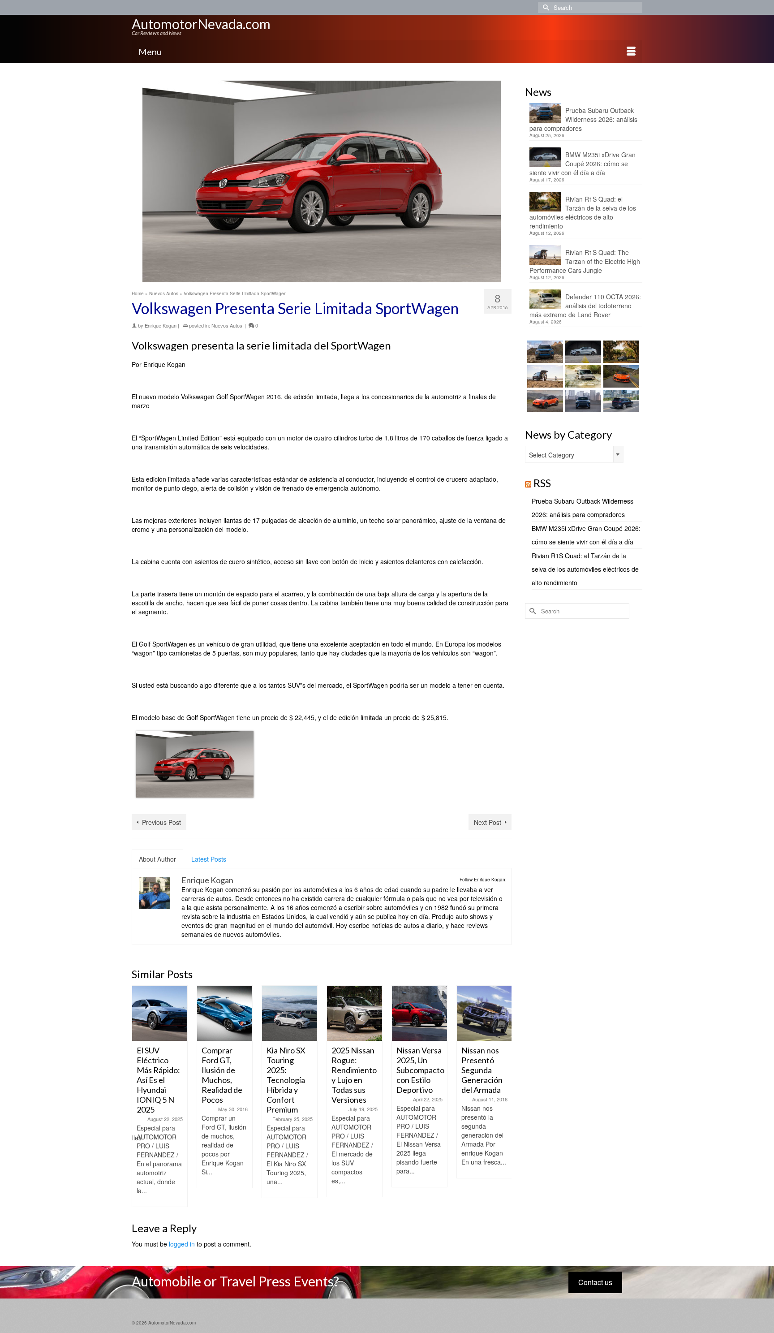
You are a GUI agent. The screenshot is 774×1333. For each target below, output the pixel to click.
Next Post (487, 822)
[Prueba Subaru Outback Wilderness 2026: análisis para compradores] (544, 352)
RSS (542, 482)
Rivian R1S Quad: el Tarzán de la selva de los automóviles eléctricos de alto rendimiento (582, 212)
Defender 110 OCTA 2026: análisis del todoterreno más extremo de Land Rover (585, 305)
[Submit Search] (544, 7)
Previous (139, 1096)
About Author (157, 858)
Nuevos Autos (226, 325)
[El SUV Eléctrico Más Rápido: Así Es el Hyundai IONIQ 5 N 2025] (159, 1013)
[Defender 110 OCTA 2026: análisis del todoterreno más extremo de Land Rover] (582, 376)
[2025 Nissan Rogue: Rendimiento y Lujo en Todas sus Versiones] (354, 1013)
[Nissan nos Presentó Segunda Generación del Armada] (484, 1013)
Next (504, 1096)
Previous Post (161, 822)
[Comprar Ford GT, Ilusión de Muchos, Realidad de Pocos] (224, 1013)
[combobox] (574, 454)
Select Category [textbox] (551, 454)
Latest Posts (208, 858)
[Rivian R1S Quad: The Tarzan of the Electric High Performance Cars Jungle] (544, 376)
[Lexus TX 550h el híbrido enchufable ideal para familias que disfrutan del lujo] (582, 401)
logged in (182, 1243)
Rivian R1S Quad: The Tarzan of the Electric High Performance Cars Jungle (584, 261)
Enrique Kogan (160, 325)
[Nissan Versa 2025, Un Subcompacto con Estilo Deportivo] (419, 1013)
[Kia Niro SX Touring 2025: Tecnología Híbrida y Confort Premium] (289, 1013)
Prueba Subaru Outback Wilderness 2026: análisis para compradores (583, 119)
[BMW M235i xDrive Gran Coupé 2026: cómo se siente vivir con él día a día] (582, 352)
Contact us (595, 1282)
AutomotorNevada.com (201, 24)
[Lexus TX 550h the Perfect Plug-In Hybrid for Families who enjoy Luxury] (620, 401)
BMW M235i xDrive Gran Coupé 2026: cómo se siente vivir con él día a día (582, 163)
